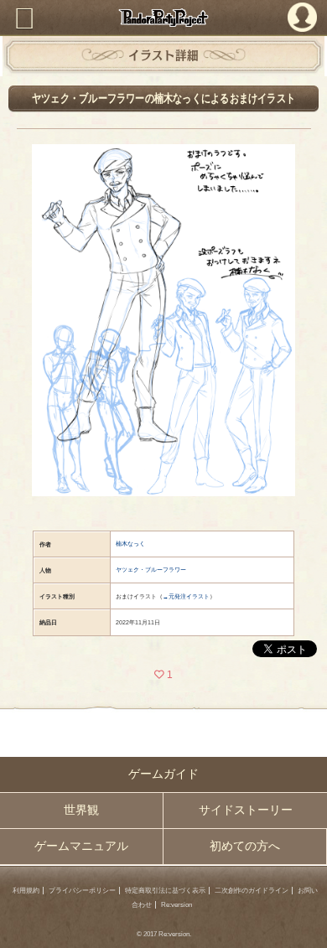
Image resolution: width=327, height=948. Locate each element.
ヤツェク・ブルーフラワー (151, 569)
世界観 (81, 810)
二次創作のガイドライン (251, 890)
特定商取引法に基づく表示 (165, 890)
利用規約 (26, 890)
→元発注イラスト (186, 596)
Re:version (176, 905)
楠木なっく (130, 543)
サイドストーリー (246, 810)
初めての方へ (245, 846)
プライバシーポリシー (82, 890)
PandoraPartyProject (163, 18)
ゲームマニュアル (81, 846)
